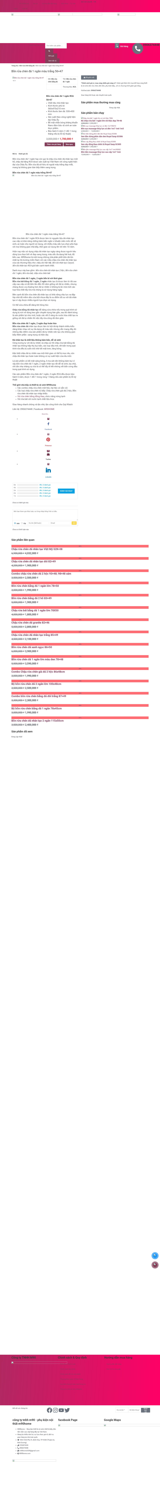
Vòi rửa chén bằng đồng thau (30, 396)
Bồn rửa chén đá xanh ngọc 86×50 (31, 647)
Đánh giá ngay (66, 491)
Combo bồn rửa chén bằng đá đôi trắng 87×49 (38, 696)
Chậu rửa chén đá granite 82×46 (30, 622)
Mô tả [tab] (15, 154)
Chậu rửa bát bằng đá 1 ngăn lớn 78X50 (35, 610)
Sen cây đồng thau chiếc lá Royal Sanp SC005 (101, 144)
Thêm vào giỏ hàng (54, 144)
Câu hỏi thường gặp (113, 1369)
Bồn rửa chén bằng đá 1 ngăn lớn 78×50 (35, 585)
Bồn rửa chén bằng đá (26, 66)
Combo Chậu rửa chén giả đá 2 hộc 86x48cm (38, 671)
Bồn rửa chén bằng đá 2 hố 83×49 (31, 598)
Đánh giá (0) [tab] (23, 154)
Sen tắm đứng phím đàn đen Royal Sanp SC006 (102, 136)
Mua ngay (69, 144)
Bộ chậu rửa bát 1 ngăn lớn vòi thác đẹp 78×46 (101, 121)
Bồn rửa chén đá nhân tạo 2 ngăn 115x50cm (37, 720)
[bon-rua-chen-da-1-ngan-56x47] (28, 78)
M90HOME (49, 409)
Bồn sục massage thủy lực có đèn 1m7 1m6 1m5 (102, 128)
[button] (89, 77)
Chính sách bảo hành (67, 1369)
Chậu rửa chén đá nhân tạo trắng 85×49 (34, 634)
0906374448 (151, 44)
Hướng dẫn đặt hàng (49, 4)
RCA (74, 87)
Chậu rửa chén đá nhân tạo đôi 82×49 (33, 561)
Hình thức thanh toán (67, 1364)
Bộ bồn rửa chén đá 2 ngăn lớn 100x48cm (36, 683)
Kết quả (51, 56)
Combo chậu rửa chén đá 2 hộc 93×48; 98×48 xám (41, 573)
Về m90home (24, 4)
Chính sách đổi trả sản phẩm (70, 1374)
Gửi (74, 523)
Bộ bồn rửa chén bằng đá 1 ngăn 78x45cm (36, 708)
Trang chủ (14, 66)
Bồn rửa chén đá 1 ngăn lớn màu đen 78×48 (37, 659)
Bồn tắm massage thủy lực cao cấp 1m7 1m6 (101, 152)
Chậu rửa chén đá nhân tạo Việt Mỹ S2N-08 (36, 549)
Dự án (35, 4)
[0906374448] (137, 48)
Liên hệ (24, 9)
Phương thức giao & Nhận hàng (71, 1379)
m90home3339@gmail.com (29, 1451)
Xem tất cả (52, 61)
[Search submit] (49, 50)
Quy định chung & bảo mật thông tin (73, 1384)
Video (16, 9)
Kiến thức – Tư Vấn (68, 4)
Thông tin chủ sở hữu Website (71, 1389)
